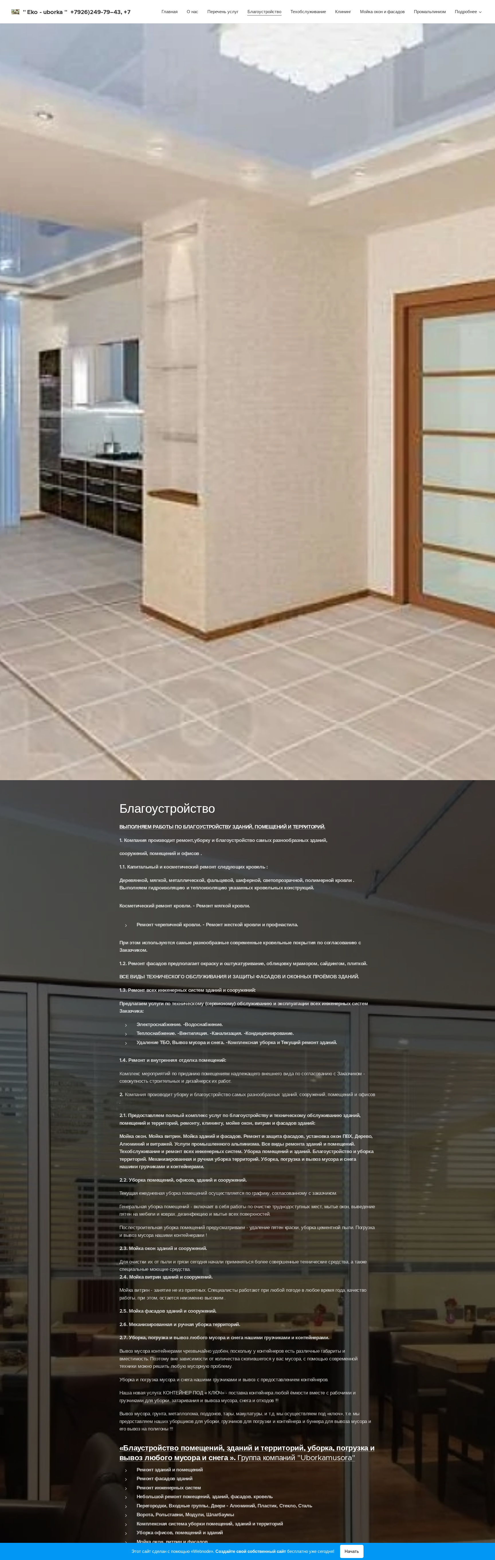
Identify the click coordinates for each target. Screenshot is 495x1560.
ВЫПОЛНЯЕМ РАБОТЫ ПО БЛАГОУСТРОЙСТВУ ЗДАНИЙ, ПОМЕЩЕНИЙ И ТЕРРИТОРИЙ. (222, 827)
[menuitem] (171, 12)
